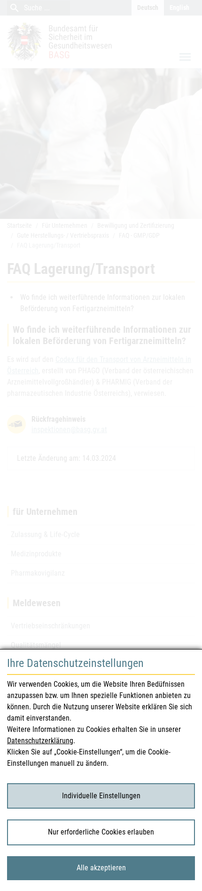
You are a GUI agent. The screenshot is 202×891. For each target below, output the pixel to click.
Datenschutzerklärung (40, 740)
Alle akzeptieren (101, 867)
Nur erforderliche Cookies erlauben (101, 831)
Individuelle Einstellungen (101, 795)
